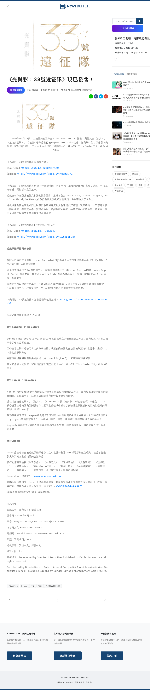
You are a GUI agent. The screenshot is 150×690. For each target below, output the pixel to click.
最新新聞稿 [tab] (132, 74)
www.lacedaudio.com (69, 486)
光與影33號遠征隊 (53, 586)
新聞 (45, 90)
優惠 (140, 185)
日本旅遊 (140, 179)
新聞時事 (54, 90)
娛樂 (66, 90)
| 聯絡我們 (89, 682)
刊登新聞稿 (19, 655)
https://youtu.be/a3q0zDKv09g (40, 168)
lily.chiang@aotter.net (136, 52)
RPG (32, 586)
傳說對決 (119, 190)
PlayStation (13, 586)
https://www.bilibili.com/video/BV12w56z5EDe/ (46, 237)
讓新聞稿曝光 (68, 655)
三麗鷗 (130, 185)
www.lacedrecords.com (48, 476)
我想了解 (112, 655)
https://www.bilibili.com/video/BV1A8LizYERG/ (45, 174)
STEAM (24, 586)
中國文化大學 (121, 173)
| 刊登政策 (60, 682)
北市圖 (135, 173)
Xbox (40, 586)
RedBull (118, 185)
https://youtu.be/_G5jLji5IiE (38, 231)
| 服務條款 (69, 682)
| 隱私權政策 (79, 682)
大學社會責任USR (123, 179)
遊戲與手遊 (87, 90)
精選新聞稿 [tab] (119, 74)
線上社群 (75, 90)
